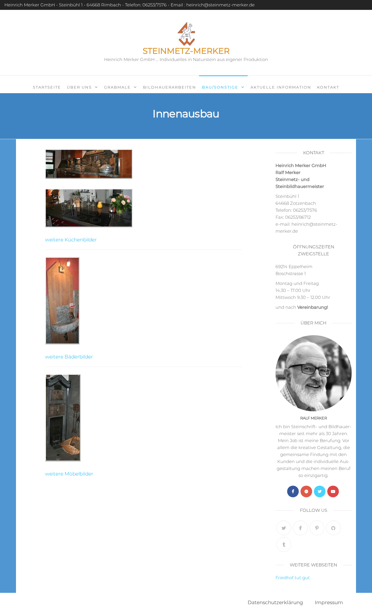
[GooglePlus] (306, 491)
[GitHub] (333, 528)
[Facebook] (293, 491)
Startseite (47, 87)
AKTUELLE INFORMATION (281, 87)
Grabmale (117, 87)
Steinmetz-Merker (186, 51)
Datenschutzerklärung (275, 602)
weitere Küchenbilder (71, 240)
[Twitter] (320, 491)
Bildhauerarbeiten (169, 87)
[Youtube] (333, 491)
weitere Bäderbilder (69, 357)
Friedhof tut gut (293, 577)
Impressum (329, 602)
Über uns (79, 87)
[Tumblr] (283, 544)
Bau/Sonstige (220, 87)
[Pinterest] (317, 528)
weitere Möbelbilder (69, 474)
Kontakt (328, 87)
